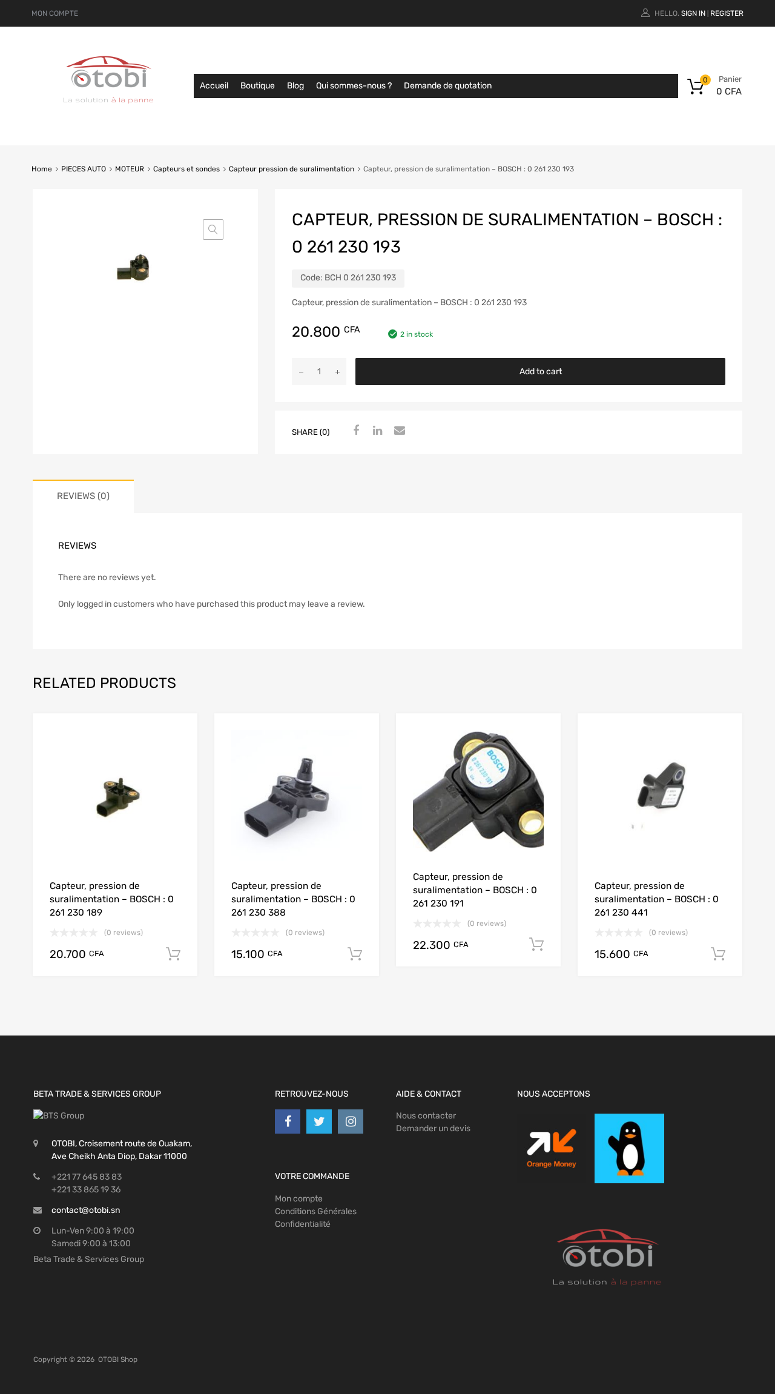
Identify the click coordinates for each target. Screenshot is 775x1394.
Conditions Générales (316, 1211)
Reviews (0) (83, 496)
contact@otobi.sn (85, 1210)
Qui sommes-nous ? (354, 86)
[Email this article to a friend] (398, 431)
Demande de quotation (448, 86)
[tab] (83, 496)
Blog (295, 86)
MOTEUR (129, 169)
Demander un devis (433, 1128)
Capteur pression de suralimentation (291, 169)
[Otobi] (109, 118)
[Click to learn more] (551, 1148)
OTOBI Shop (117, 1359)
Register (727, 13)
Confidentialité (303, 1224)
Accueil (214, 86)
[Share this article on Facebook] (354, 431)
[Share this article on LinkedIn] (376, 431)
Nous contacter (426, 1116)
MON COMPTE (54, 13)
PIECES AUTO (83, 169)
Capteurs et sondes (186, 169)
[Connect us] (287, 1121)
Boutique (257, 86)
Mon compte (299, 1199)
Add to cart (540, 371)
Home (41, 169)
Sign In (693, 13)
